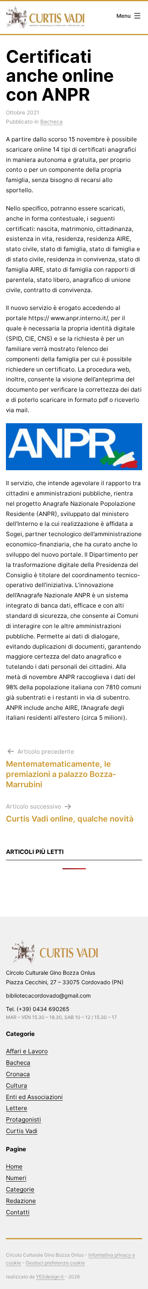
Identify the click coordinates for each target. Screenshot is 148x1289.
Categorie (20, 1189)
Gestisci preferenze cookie (55, 1263)
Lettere (16, 1108)
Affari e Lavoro (27, 1051)
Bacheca (51, 121)
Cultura (16, 1085)
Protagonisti (23, 1119)
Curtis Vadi (21, 1131)
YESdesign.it (50, 1277)
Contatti (18, 1212)
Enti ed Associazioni (34, 1097)
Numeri (16, 1178)
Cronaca (18, 1074)
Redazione (21, 1201)
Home (14, 1166)
